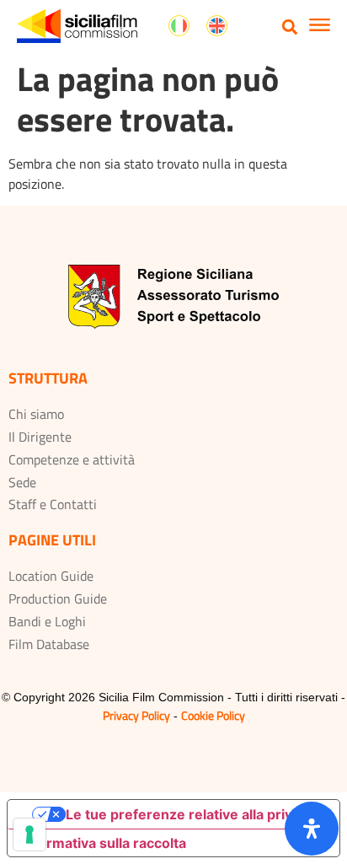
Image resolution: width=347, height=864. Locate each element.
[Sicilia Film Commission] (77, 26)
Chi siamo (36, 414)
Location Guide (50, 576)
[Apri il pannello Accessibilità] (312, 829)
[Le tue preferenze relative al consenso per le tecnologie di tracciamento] (29, 834)
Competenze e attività (71, 459)
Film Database (48, 644)
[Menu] (319, 27)
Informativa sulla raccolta (103, 842)
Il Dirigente (40, 437)
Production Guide (57, 598)
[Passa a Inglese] (217, 26)
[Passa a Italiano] (179, 26)
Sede (22, 482)
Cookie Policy (213, 715)
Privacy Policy (136, 715)
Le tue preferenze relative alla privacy (190, 814)
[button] (290, 26)
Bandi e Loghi (47, 621)
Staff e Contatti (52, 504)
